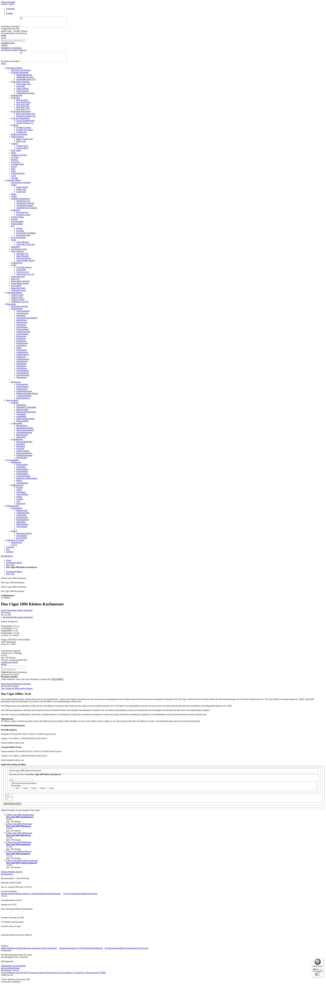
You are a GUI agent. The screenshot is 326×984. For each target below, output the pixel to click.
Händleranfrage (86, 894)
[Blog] (3, 977)
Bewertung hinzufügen (23, 617)
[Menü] (321, 958)
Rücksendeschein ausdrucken (29, 948)
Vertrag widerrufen (49, 948)
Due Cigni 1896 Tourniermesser (20, 817)
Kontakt (9, 13)
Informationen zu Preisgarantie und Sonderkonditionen (13, 967)
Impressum (75, 894)
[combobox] (13, 40)
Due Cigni (10, 565)
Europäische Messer (14, 563)
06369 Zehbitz (37, 894)
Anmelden (10, 9)
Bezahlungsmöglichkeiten (115, 948)
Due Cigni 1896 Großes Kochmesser (21, 863)
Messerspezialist (7, 894)
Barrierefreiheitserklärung (92, 948)
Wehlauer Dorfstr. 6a (23, 894)
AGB (79, 948)
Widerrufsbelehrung (9, 948)
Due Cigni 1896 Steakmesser (18, 844)
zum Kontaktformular (52, 894)
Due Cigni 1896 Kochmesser (18, 854)
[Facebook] (2, 977)
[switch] (317, 974)
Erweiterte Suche (8, 43)
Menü (3, 63)
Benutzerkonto (7, 556)
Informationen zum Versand (137, 948)
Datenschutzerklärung (68, 948)
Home (8, 560)
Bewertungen (7, 874)
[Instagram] (1, 977)
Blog (95, 894)
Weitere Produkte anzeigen (12, 872)
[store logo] (43, 26)
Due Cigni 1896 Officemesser (18, 826)
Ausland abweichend (9, 662)
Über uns (67, 894)
